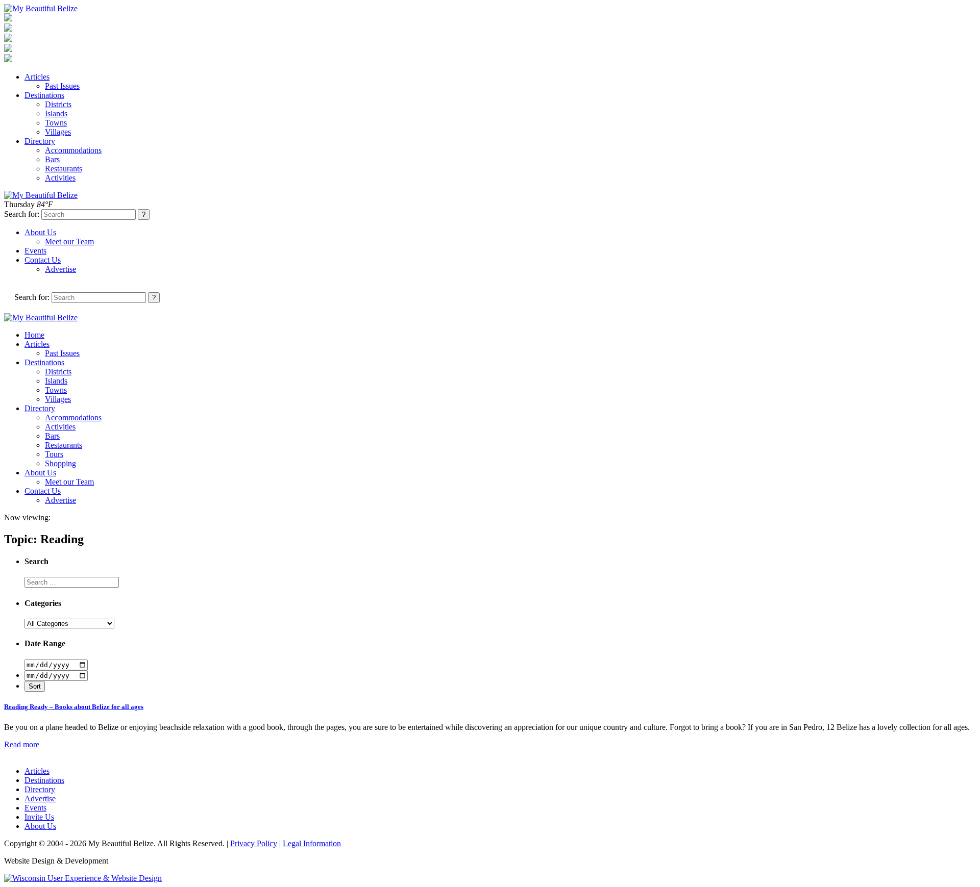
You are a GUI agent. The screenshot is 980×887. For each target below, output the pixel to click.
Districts (58, 104)
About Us (40, 232)
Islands (56, 113)
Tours (54, 454)
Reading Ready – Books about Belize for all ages (73, 707)
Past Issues (62, 86)
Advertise (60, 269)
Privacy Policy (253, 843)
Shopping (60, 463)
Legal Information (312, 843)
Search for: (21, 214)
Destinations (44, 95)
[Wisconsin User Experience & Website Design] (83, 878)
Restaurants (63, 168)
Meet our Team (69, 241)
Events (35, 250)
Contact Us (42, 260)
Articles (37, 76)
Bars (52, 159)
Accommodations (73, 150)
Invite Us (39, 817)
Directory (39, 141)
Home (34, 335)
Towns (56, 122)
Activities (60, 177)
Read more (21, 744)
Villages (58, 132)
